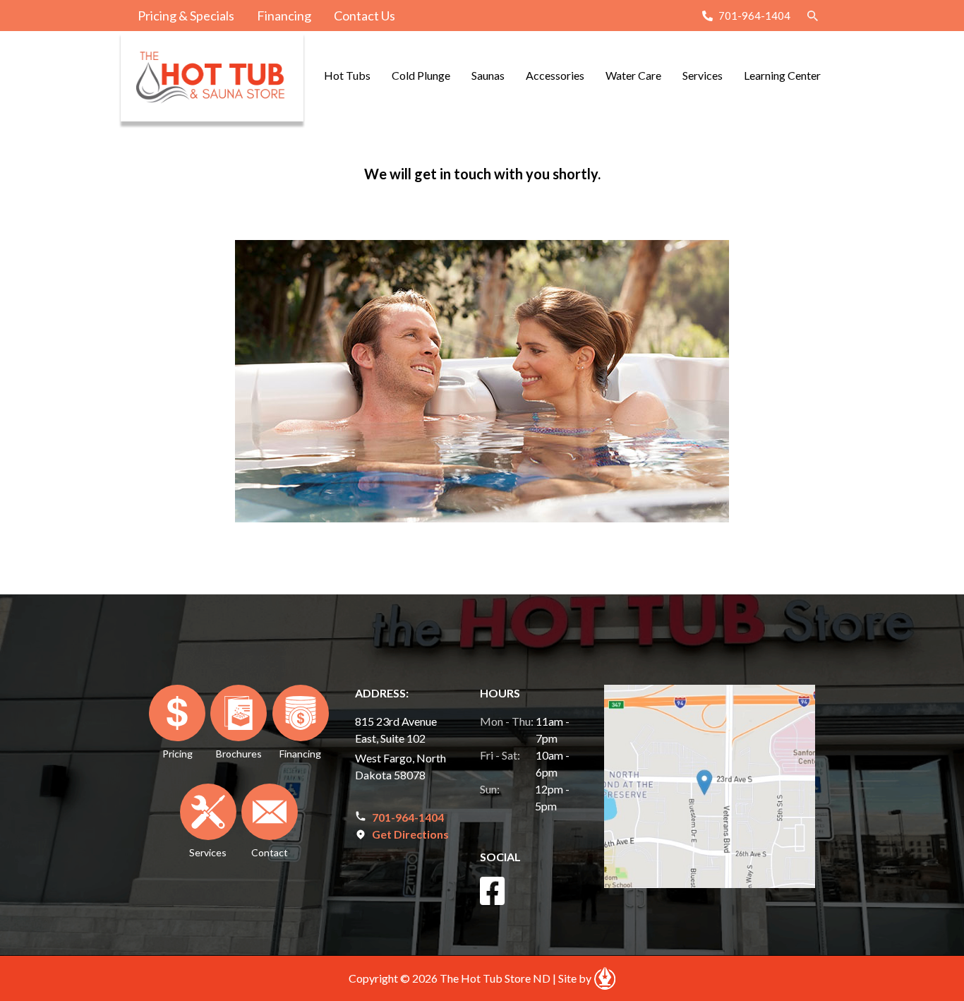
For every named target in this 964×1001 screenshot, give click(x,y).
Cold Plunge (421, 75)
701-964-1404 (754, 15)
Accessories (555, 75)
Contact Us (364, 15)
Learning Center (782, 75)
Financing (284, 15)
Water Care (633, 75)
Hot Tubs (347, 75)
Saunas (488, 75)
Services (702, 75)
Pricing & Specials (186, 15)
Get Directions (410, 834)
